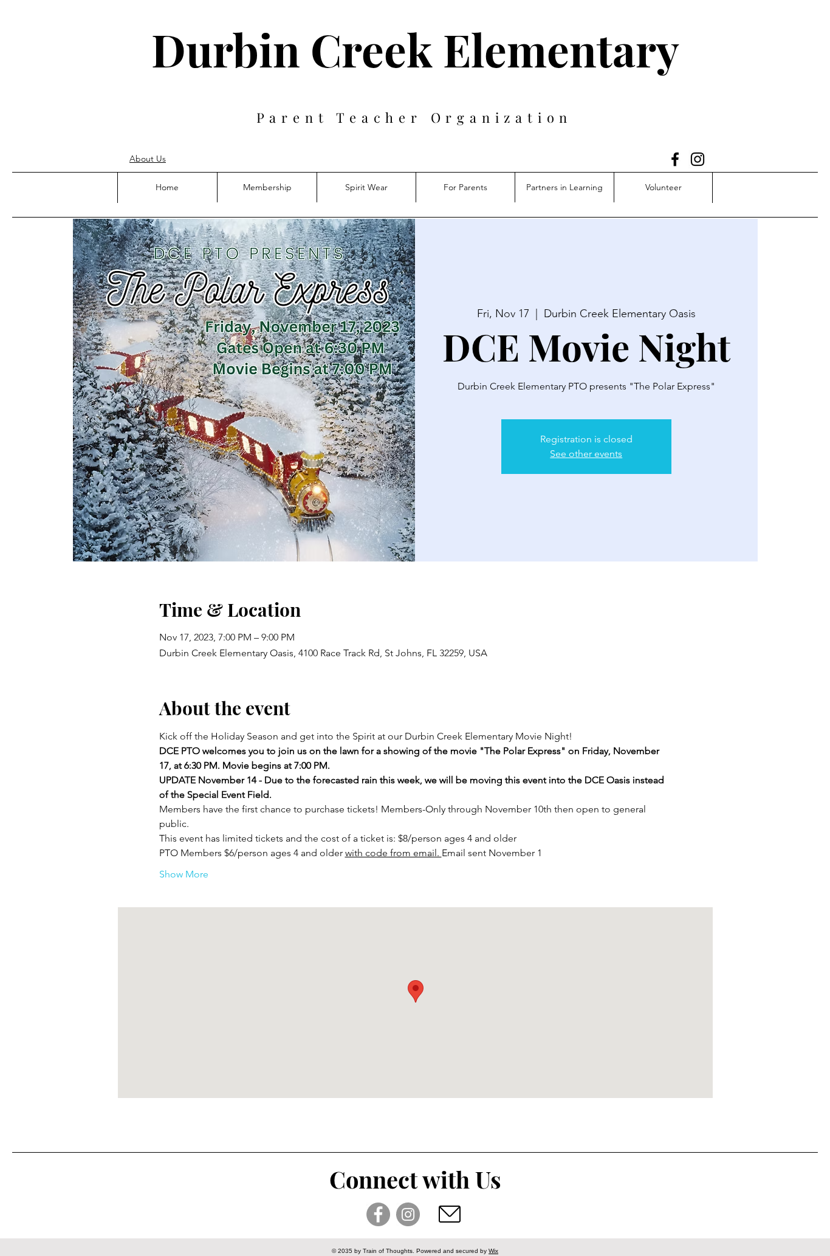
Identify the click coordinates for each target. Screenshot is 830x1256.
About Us (147, 158)
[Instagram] (697, 159)
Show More (183, 874)
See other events (586, 453)
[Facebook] (675, 159)
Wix (493, 1250)
